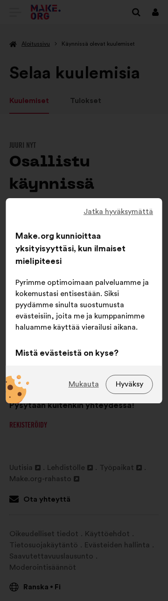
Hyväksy (129, 384)
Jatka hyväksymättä (118, 211)
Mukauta (84, 384)
